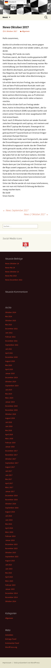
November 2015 (11, 548)
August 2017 (10, 467)
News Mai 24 (10, 267)
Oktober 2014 (10, 601)
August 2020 (10, 361)
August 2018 (10, 418)
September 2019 (11, 385)
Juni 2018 (8, 426)
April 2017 (9, 483)
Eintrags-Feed (10, 639)
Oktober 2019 (10, 381)
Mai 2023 (8, 324)
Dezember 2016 (11, 495)
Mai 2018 (8, 430)
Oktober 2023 (10, 320)
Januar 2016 (10, 540)
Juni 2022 (8, 333)
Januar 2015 (10, 589)
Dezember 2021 (11, 341)
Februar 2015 (10, 585)
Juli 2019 (8, 389)
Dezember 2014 (11, 593)
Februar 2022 (10, 337)
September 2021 (11, 345)
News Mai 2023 (11, 276)
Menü (5, 17)
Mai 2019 (8, 394)
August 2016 (10, 512)
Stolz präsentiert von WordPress (27, 662)
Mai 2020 (8, 365)
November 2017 (11, 455)
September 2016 (11, 508)
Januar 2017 (10, 491)
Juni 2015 (8, 569)
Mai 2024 (8, 316)
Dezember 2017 (11, 451)
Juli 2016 (8, 516)
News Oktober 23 (12, 271)
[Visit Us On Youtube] (25, 245)
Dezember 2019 (11, 377)
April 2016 (9, 528)
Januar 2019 (10, 402)
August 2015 (10, 560)
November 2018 (11, 410)
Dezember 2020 (11, 357)
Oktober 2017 (10, 459)
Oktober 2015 (10, 552)
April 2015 (9, 577)
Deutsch (12, 2)
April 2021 (9, 353)
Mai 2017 (8, 479)
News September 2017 (15, 210)
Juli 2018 (8, 422)
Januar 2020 (10, 373)
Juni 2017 (8, 475)
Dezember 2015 (11, 544)
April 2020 (9, 369)
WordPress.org (11, 647)
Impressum (7, 662)
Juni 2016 (8, 520)
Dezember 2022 (11, 328)
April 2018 (9, 434)
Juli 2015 (8, 564)
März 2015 (9, 581)
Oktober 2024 (10, 312)
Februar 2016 (10, 536)
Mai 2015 (8, 573)
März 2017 (9, 487)
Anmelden (9, 635)
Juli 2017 (8, 471)
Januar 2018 (10, 446)
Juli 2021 (8, 349)
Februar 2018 (10, 442)
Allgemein (26, 31)
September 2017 (11, 463)
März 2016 (9, 532)
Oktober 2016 (10, 503)
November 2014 (11, 597)
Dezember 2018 (11, 406)
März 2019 (9, 398)
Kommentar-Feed (12, 643)
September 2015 (11, 556)
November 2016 (11, 499)
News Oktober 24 (12, 263)
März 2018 (9, 438)
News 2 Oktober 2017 (36, 214)
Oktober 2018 (10, 414)
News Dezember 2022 (13, 280)
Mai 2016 (8, 524)
